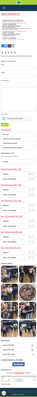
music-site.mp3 (5, 384)
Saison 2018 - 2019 (18, 350)
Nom (2, 65)
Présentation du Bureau (10, 143)
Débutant (6, 174)
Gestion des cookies (18, 394)
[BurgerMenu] (4, 8)
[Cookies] (4, 393)
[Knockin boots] (18, 29)
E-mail (3, 72)
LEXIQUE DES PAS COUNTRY (11, 139)
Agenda (5, 161)
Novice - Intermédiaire (9, 179)
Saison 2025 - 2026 (18, 354)
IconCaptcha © (29, 120)
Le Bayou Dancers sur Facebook (12, 147)
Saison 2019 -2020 (18, 345)
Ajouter (4, 125)
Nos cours (6, 134)
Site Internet (5, 80)
